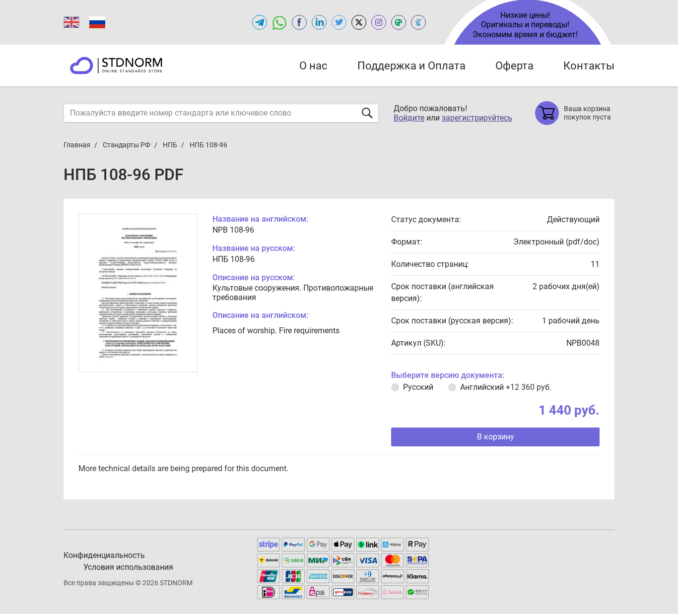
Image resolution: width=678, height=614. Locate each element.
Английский (505, 387)
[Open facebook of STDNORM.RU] (299, 22)
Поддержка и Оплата (411, 66)
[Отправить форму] (367, 113)
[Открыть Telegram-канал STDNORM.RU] (259, 22)
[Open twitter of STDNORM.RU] (339, 22)
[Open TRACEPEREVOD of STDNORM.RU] (418, 22)
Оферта (514, 66)
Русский (418, 387)
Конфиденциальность (104, 555)
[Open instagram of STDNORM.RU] (378, 22)
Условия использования (128, 567)
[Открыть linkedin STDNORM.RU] (319, 22)
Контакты (588, 66)
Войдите (409, 118)
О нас (313, 66)
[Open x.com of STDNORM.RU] (358, 22)
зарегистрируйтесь (477, 118)
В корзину (495, 436)
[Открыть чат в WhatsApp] (279, 22)
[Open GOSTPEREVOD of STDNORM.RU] (398, 22)
